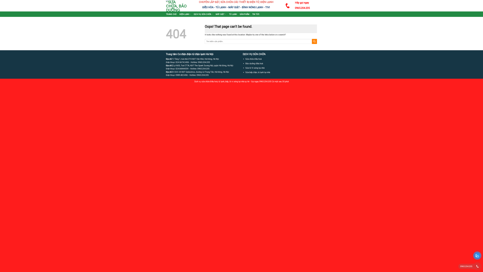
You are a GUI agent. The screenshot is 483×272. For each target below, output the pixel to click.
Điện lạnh (184, 14)
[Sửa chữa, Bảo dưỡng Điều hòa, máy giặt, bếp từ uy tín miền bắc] (176, 5)
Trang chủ (171, 14)
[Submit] (314, 41)
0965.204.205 (302, 7)
